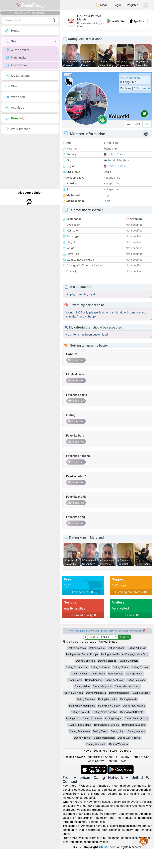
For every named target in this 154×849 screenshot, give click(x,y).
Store (113, 750)
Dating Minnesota (96, 692)
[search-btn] (53, 20)
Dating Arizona (116, 647)
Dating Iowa (75, 679)
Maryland (123, 160)
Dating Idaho (98, 673)
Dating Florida (121, 667)
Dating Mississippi (119, 692)
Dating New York (80, 712)
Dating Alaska (97, 647)
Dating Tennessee (80, 731)
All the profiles (20, 50)
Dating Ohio (72, 718)
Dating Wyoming (118, 744)
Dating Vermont (136, 731)
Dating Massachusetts (127, 686)
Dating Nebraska (107, 699)
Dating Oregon (113, 718)
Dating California (85, 660)
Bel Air (112, 160)
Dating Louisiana (136, 679)
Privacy (124, 756)
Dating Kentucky (114, 679)
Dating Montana (86, 699)
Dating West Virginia (129, 737)
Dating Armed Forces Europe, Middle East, (124, 654)
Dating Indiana (134, 673)
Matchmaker (19, 57)
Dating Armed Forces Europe (82, 654)
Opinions (125, 750)
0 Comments (142, 88)
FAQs (123, 760)
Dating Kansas (93, 679)
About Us (111, 756)
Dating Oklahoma (92, 718)
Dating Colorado (107, 660)
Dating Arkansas (137, 647)
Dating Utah (117, 731)
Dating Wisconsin (96, 744)
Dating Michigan (73, 692)
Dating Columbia (129, 660)
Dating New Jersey (109, 705)
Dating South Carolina (106, 724)
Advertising (94, 756)
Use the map (19, 65)
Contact (111, 760)
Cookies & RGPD (74, 756)
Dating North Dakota (131, 712)
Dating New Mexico (134, 705)
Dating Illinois (115, 673)
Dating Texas (100, 731)
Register (132, 5)
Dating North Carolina (105, 712)
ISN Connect (107, 847)
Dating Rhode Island (80, 724)
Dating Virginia (82, 737)
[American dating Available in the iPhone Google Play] (120, 767)
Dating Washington (104, 737)
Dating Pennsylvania (136, 718)
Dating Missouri (141, 692)
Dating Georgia (140, 667)
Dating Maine (82, 686)
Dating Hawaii (79, 673)
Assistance (144, 841)
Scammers (100, 750)
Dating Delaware (100, 667)
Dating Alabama (77, 647)
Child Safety (96, 760)
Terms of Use (140, 756)
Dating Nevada (128, 699)
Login (117, 5)
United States (116, 154)
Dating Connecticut (77, 667)
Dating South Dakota (134, 724)
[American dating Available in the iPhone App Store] (94, 767)
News (87, 750)
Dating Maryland (102, 686)
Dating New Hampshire (82, 705)
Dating (33, 5)
